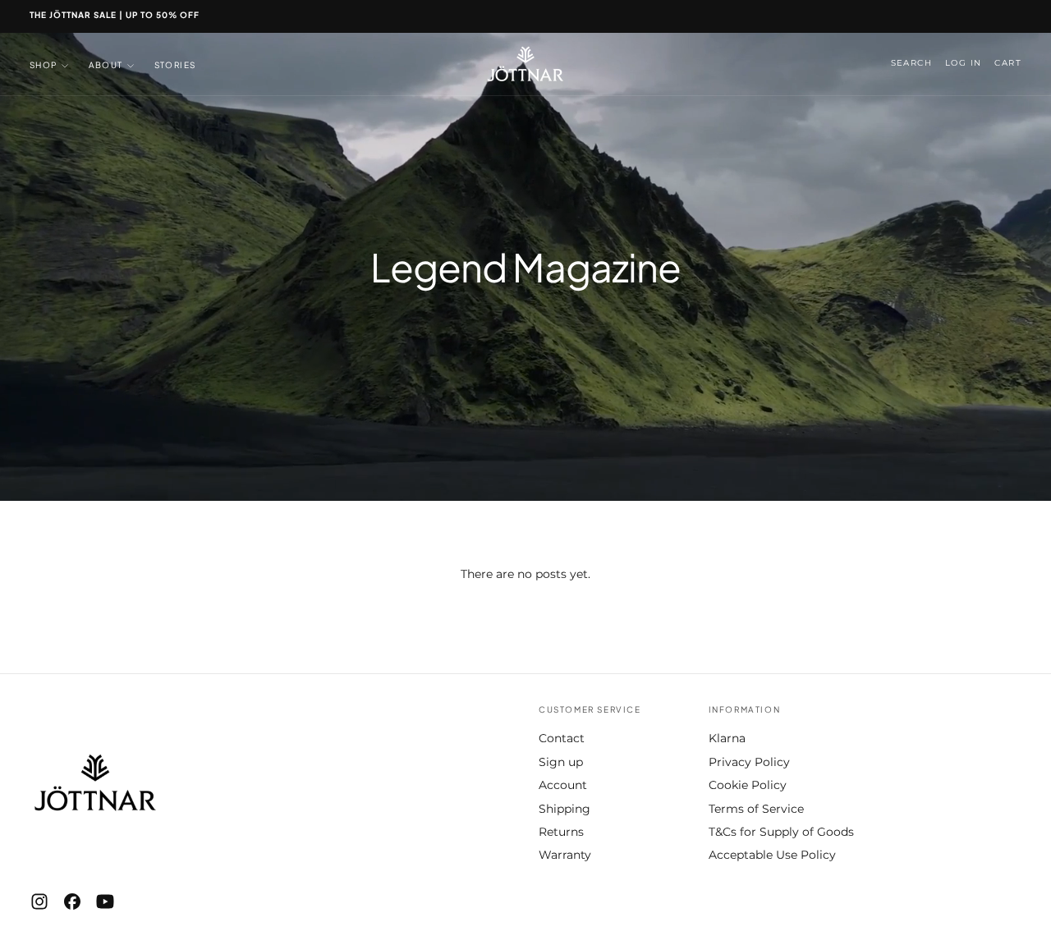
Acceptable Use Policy (772, 854)
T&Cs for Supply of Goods (781, 831)
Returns (561, 831)
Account (563, 785)
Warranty (565, 854)
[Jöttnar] (95, 783)
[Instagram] (39, 901)
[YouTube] (105, 901)
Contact (562, 738)
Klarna (727, 738)
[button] (911, 63)
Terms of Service (756, 808)
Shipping (564, 808)
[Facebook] (72, 901)
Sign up (561, 762)
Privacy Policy (749, 762)
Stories (175, 65)
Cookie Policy (748, 785)
